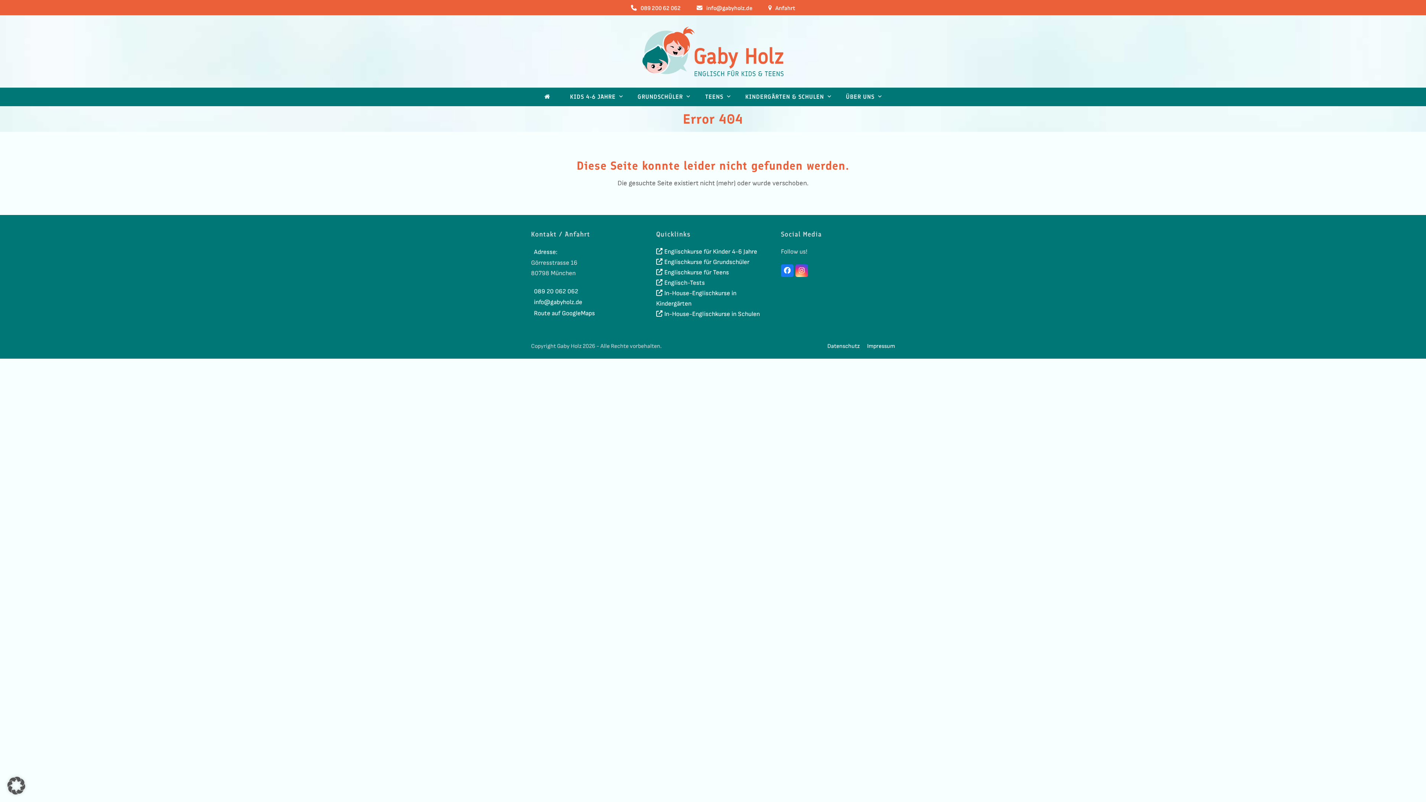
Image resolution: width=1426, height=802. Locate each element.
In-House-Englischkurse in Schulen (712, 314)
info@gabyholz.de (729, 8)
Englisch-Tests (684, 283)
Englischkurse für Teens (696, 272)
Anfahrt (785, 8)
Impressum (881, 346)
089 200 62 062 (661, 8)
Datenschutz (843, 346)
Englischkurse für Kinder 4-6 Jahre (710, 251)
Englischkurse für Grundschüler (706, 262)
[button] (16, 785)
